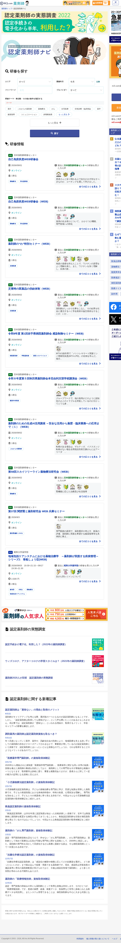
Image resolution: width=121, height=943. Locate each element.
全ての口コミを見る (88, 186)
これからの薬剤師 (25, 109)
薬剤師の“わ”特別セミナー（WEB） (30, 243)
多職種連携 (47, 114)
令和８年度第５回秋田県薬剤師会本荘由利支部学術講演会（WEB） (48, 378)
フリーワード (10, 90)
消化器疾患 (24, 181)
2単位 (21, 589)
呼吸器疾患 (25, 355)
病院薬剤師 (13, 355)
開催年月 (60, 81)
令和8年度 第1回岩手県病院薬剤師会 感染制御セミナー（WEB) (46, 333)
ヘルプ (114, 939)
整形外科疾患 (14, 400)
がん (53, 109)
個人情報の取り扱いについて (97, 939)
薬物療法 (41, 109)
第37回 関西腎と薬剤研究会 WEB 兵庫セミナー (36, 511)
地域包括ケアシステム (17, 594)
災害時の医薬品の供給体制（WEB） (30, 288)
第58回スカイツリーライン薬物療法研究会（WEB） (39, 471)
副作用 (114, 294)
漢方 (9, 109)
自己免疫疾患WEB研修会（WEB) (28, 201)
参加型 (12, 589)
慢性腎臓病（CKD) (16, 533)
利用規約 (80, 939)
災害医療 (13, 266)
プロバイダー (62, 90)
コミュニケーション (29, 114)
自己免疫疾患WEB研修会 (23, 159)
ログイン (115, 3)
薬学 (99, 109)
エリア (7, 81)
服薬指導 (11, 114)
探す (56, 133)
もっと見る (63, 114)
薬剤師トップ (6, 9)
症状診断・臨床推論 (83, 109)
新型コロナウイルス (40, 355)
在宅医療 (64, 109)
